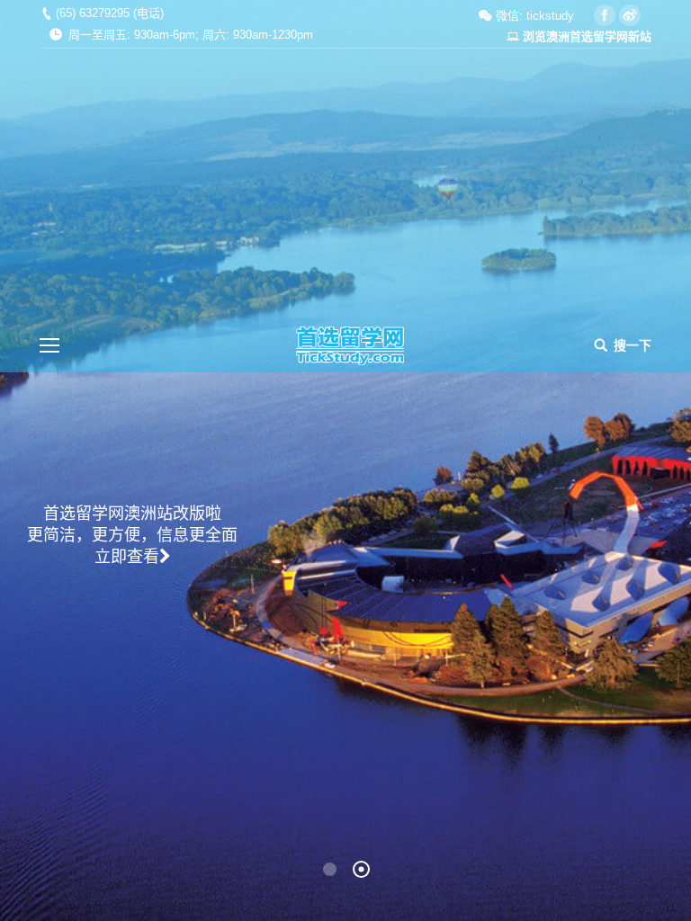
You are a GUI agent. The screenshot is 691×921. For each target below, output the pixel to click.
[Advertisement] (345, 183)
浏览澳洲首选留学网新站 (587, 36)
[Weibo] (630, 15)
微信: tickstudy (533, 15)
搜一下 (632, 345)
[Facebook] (604, 15)
